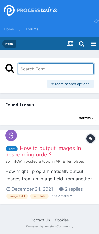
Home (9, 29)
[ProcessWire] (30, 10)
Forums (32, 29)
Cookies (62, 220)
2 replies (73, 189)
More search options (71, 84)
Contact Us (40, 220)
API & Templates (70, 161)
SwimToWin (15, 161)
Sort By (85, 118)
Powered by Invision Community (49, 226)
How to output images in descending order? (43, 151)
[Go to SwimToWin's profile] (11, 135)
